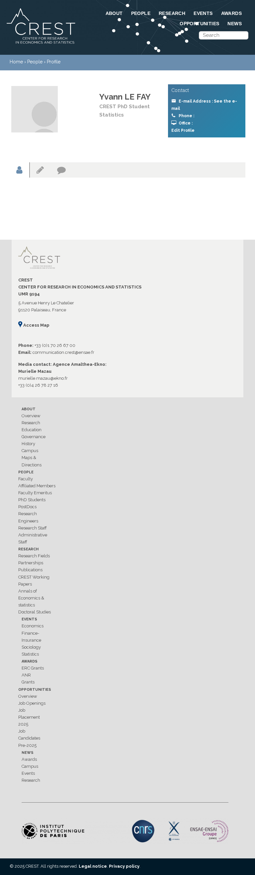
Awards (231, 13)
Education (32, 429)
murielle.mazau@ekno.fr (43, 378)
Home (16, 61)
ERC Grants (33, 668)
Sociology (31, 647)
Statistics (30, 654)
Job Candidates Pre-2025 (29, 738)
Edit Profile (183, 130)
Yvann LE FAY (125, 97)
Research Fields (34, 555)
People (140, 13)
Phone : (186, 116)
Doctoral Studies (34, 611)
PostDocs (27, 506)
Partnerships (30, 562)
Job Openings (31, 703)
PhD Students (31, 499)
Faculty (25, 478)
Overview (31, 415)
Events (203, 13)
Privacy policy (124, 866)
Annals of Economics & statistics (31, 598)
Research (172, 13)
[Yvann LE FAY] (34, 109)
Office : (186, 123)
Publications (30, 569)
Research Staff (32, 527)
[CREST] (41, 44)
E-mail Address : (204, 105)
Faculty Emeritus (35, 492)
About (114, 13)
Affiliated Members (36, 485)
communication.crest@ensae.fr (63, 352)
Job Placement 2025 (29, 717)
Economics (32, 625)
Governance (33, 436)
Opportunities (199, 23)
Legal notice (93, 866)
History (28, 443)
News (234, 23)
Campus (30, 450)
